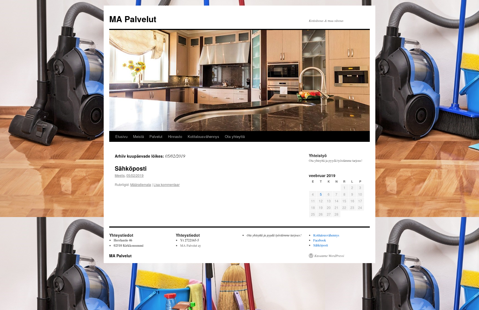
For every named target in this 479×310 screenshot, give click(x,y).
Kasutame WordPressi (329, 255)
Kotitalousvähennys (203, 136)
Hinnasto (175, 136)
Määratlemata (140, 184)
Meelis (120, 175)
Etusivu (121, 136)
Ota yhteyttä (235, 136)
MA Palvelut (132, 19)
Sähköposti (131, 168)
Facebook (319, 240)
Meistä (138, 136)
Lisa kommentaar (167, 184)
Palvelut (155, 136)
